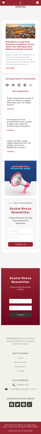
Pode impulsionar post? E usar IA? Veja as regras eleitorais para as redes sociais (20, 101)
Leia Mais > (10, 109)
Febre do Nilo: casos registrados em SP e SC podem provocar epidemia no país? (19, 144)
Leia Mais (10, 68)
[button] (7, 85)
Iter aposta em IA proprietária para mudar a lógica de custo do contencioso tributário (19, 122)
